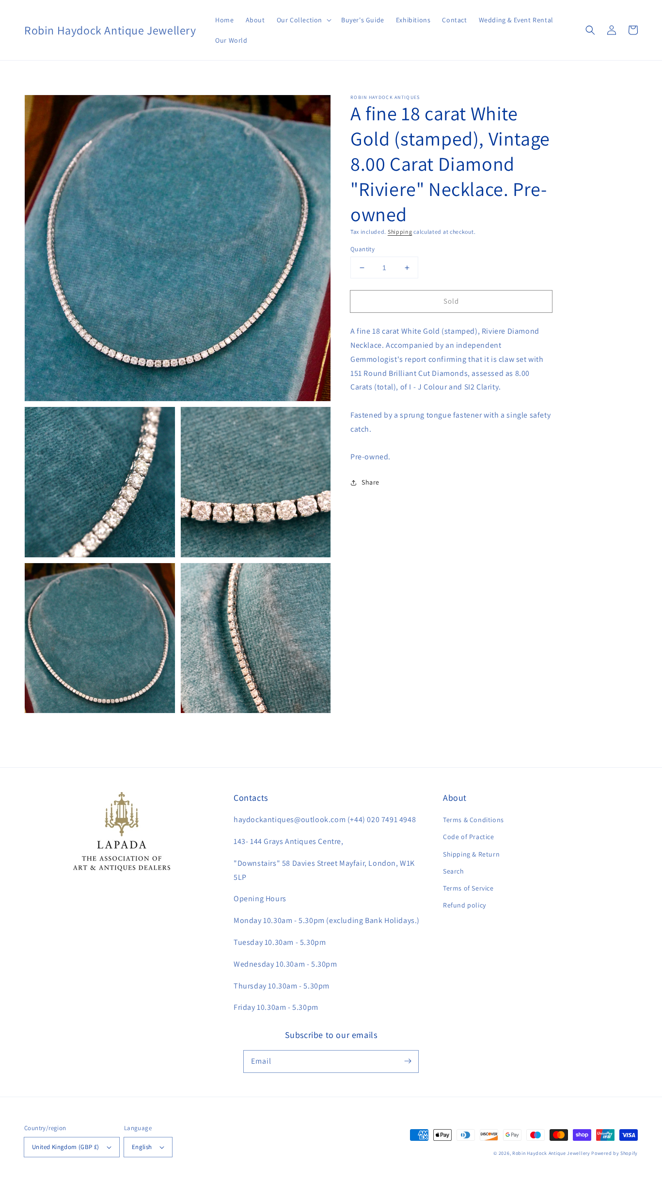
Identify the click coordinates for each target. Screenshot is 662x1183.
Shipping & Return (471, 854)
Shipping (400, 231)
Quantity (362, 249)
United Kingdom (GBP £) (65, 1147)
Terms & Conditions (473, 819)
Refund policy (464, 905)
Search (453, 871)
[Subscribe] (407, 1061)
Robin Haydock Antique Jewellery (551, 1153)
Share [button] (370, 482)
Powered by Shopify (614, 1153)
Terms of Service (468, 888)
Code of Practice (468, 836)
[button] (303, 20)
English (142, 1147)
